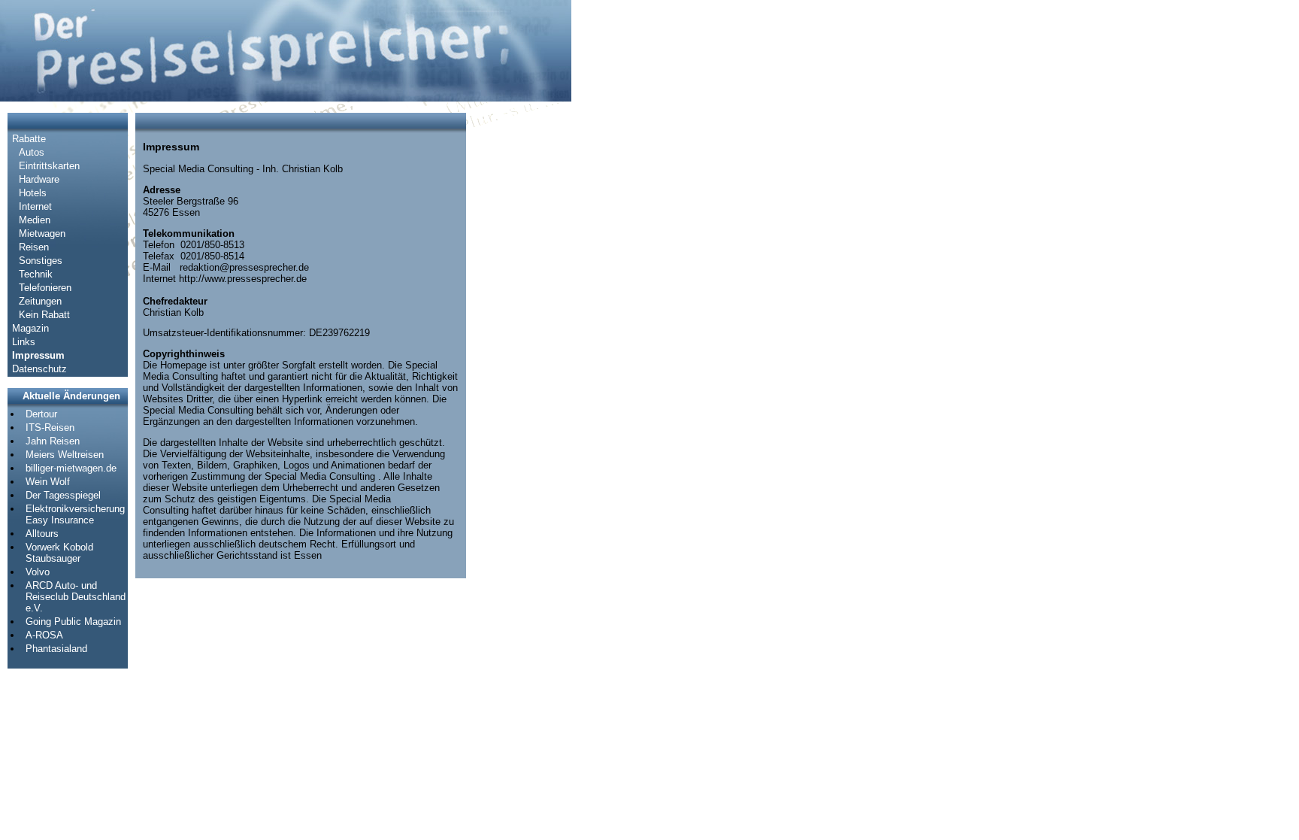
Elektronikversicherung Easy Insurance (75, 514)
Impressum (38, 355)
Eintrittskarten (49, 165)
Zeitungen (40, 301)
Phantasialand (56, 648)
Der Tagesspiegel (63, 495)
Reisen (34, 247)
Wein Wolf (48, 481)
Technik (36, 274)
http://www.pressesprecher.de (243, 278)
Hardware (39, 179)
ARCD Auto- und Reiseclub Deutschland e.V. (76, 597)
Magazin (30, 328)
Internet (35, 206)
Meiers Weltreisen (65, 454)
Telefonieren (45, 287)
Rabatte (29, 138)
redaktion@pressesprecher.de (244, 267)
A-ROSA (44, 635)
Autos (31, 152)
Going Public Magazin (73, 621)
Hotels (33, 193)
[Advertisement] (519, 338)
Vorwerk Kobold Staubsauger (59, 552)
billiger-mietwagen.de (71, 468)
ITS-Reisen (50, 427)
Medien (34, 220)
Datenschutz (39, 369)
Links (23, 341)
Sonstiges (40, 260)
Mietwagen (42, 233)
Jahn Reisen (53, 441)
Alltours (42, 533)
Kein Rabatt (44, 314)
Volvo (38, 572)
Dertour (41, 414)
